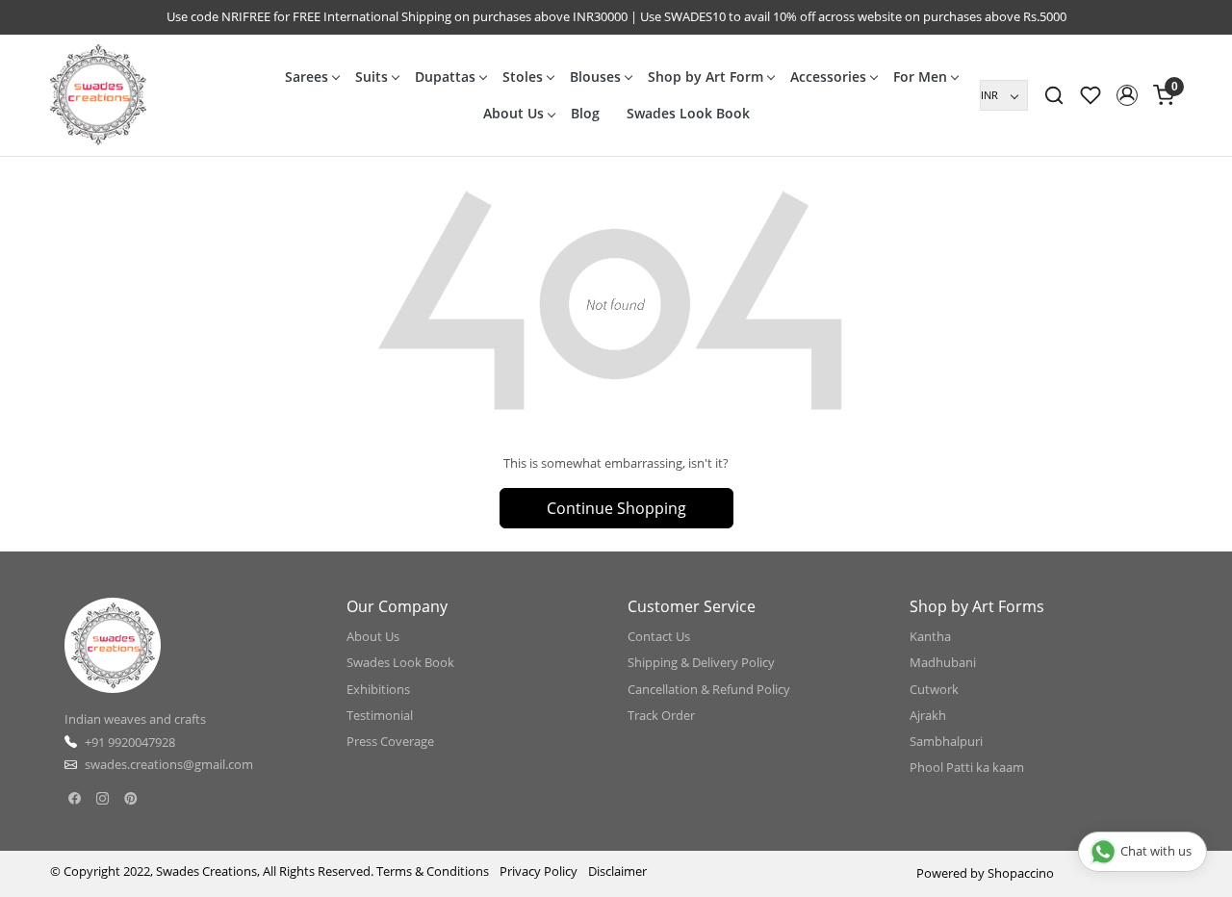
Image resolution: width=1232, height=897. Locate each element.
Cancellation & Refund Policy (709, 689)
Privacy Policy (539, 871)
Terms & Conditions (432, 871)
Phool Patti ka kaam (967, 767)
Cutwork (934, 689)
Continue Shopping (616, 508)
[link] (1054, 95)
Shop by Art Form (705, 76)
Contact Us (659, 636)
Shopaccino (1021, 873)
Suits (371, 76)
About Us (513, 113)
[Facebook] (74, 798)
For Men (920, 76)
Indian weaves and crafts (135, 719)
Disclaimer (617, 871)
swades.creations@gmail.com (169, 764)
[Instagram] (102, 798)
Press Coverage (390, 741)
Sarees (306, 76)
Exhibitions (378, 689)
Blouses (595, 76)
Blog (585, 113)
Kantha (930, 636)
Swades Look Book (688, 113)
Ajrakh (928, 715)
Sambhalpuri (946, 741)
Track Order (661, 715)
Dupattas (445, 76)
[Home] (98, 95)
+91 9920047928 (130, 742)
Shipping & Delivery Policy (701, 662)
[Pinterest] (130, 798)
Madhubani (943, 662)
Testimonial (379, 715)
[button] (1127, 95)
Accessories (828, 76)
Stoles (522, 76)
